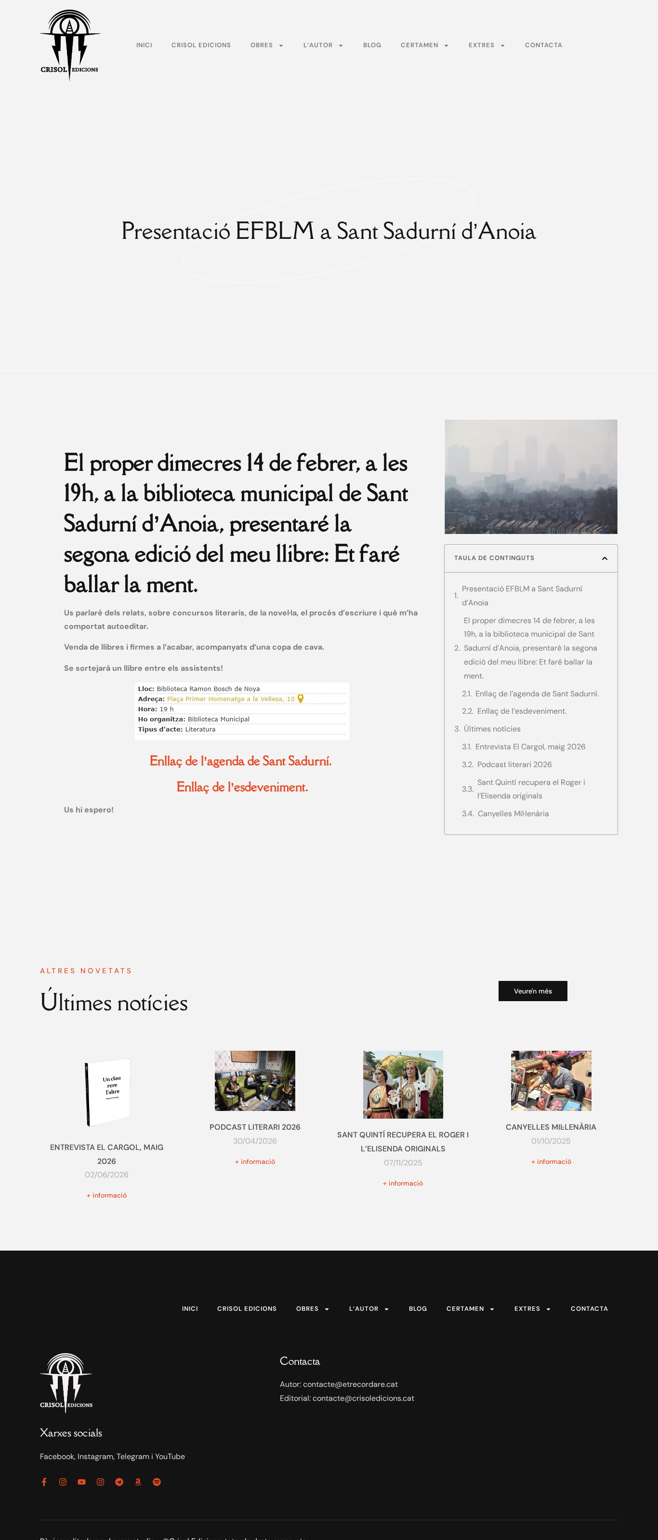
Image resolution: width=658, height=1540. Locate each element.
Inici (144, 45)
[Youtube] (82, 1482)
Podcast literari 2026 (514, 764)
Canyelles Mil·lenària (513, 814)
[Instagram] (63, 1482)
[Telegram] (119, 1482)
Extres (482, 45)
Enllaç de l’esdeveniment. (521, 711)
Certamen (419, 45)
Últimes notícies (492, 729)
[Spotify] (157, 1482)
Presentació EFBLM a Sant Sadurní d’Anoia (522, 596)
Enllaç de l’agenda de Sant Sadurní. (538, 694)
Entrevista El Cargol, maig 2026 (530, 747)
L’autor (318, 45)
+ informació (107, 1195)
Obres (261, 45)
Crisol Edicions (201, 45)
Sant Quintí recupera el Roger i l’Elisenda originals (531, 789)
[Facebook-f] (44, 1482)
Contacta (544, 45)
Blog (372, 45)
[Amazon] (138, 1482)
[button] (605, 558)
